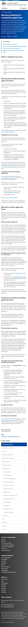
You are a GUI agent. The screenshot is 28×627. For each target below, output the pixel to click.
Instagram (3, 592)
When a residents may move (10, 44)
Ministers (3, 541)
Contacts (4, 529)
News (3, 519)
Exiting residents (6, 505)
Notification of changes (8, 512)
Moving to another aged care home (11, 48)
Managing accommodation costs (10, 495)
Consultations (4, 583)
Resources (4, 525)
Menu (5, 8)
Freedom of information (7, 546)
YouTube (3, 590)
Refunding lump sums (7, 508)
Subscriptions (4, 570)
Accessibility (4, 559)
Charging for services (6, 465)
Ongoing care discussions (8, 482)
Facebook (3, 584)
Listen (4, 36)
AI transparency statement (7, 545)
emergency (4, 311)
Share (15, 36)
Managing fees (6, 492)
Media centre (4, 579)
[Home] (14, 3)
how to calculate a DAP (11, 197)
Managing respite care (8, 488)
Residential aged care (14, 436)
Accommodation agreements (9, 478)
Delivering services (6, 461)
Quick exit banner (5, 566)
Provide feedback (7, 605)
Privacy (3, 564)
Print (10, 36)
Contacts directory (5, 550)
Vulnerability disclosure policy (8, 572)
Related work (5, 522)
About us (3, 539)
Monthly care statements (8, 485)
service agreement (16, 273)
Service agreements (7, 475)
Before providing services (7, 454)
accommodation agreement (8, 131)
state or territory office (7, 420)
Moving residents (7, 502)
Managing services (7, 12)
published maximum (8, 165)
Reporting (5, 515)
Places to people (6, 471)
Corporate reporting (6, 543)
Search (24, 8)
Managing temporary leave (9, 498)
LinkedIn (3, 586)
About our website (5, 557)
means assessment (13, 282)
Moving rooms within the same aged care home (15, 46)
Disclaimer (3, 563)
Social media (4, 568)
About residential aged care (8, 447)
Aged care (4, 436)
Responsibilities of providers (8, 458)
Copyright (3, 561)
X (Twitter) (3, 588)
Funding (4, 451)
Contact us (4, 548)
